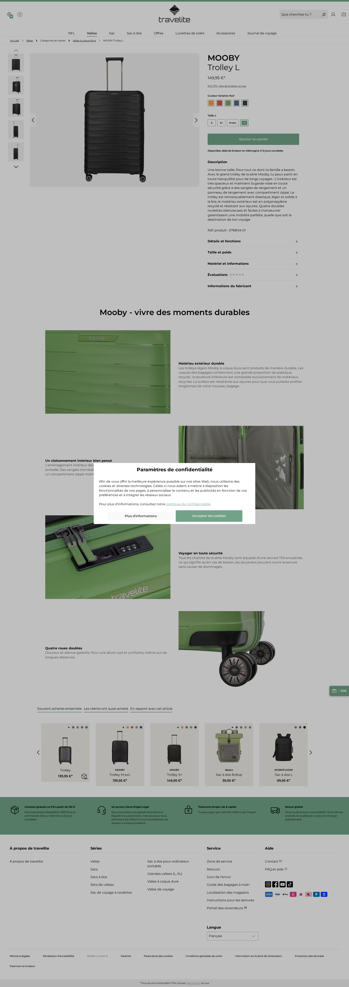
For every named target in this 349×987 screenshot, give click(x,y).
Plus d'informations (141, 516)
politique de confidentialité (188, 504)
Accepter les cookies (209, 516)
